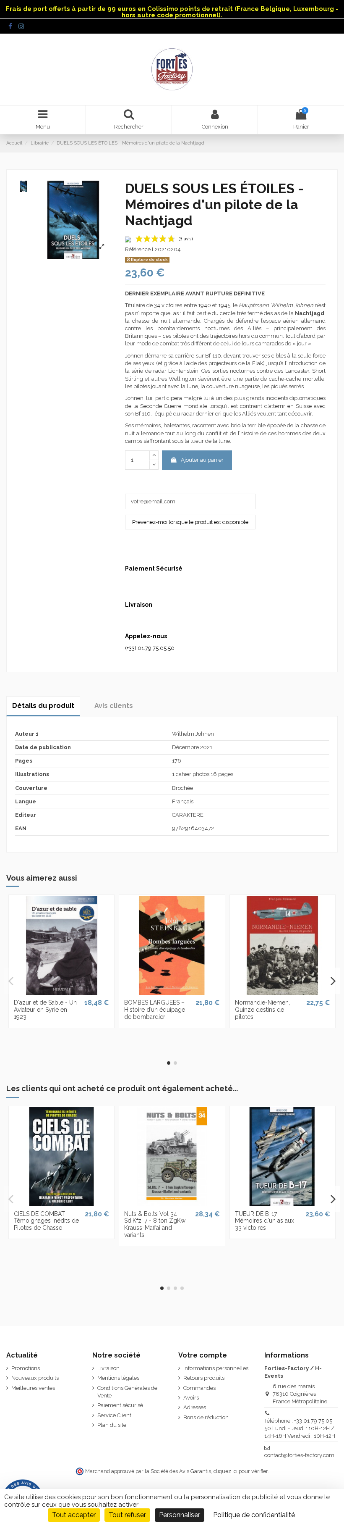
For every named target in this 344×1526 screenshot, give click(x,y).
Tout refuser (127, 1515)
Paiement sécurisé (120, 1405)
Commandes (199, 1388)
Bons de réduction (206, 1417)
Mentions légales (118, 1378)
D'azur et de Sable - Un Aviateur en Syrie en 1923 (45, 1009)
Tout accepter (74, 1515)
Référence (138, 249)
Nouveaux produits (35, 1378)
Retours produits (203, 1378)
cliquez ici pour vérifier (241, 1471)
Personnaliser (179, 1515)
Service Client (114, 1415)
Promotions (25, 1368)
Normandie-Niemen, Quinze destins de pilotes (262, 1009)
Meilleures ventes (33, 1388)
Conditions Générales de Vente (127, 1392)
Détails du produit (43, 706)
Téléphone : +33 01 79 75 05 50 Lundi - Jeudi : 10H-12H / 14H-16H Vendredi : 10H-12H (299, 1428)
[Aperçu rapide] (61, 992)
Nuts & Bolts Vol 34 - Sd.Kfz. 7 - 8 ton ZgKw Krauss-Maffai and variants (154, 1224)
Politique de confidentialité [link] (254, 1515)
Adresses (194, 1407)
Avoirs (191, 1397)
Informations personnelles (215, 1368)
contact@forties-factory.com (299, 1455)
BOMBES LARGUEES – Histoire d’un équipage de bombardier (154, 1009)
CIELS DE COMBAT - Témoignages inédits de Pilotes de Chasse (46, 1220)
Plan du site (111, 1425)
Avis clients (113, 706)
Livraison (108, 1368)
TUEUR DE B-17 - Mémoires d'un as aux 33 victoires (264, 1220)
